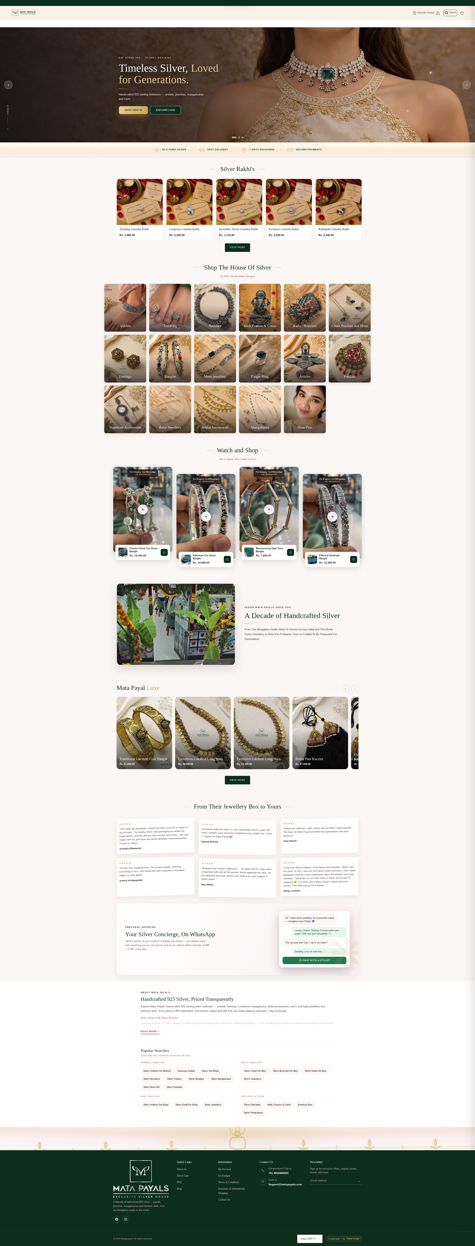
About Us (182, 1169)
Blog (179, 1188)
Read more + (150, 1031)
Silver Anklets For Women (157, 1071)
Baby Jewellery (213, 1104)
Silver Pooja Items (253, 1112)
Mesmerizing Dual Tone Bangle (269, 550)
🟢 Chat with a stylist (314, 960)
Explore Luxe (165, 110)
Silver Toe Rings (210, 1071)
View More (237, 247)
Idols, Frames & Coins (279, 1104)
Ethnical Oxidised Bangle (329, 557)
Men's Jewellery (252, 1079)
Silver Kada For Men (315, 1071)
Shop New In (133, 110)
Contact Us (224, 1199)
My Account (224, 1169)
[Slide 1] (234, 137)
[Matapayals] (24, 12)
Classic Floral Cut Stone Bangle (143, 550)
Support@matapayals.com (285, 1184)
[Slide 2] (239, 137)
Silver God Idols (252, 1104)
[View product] (164, 552)
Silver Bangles (196, 1079)
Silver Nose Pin (151, 1087)
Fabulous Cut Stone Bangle (204, 557)
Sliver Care (183, 1175)
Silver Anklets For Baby (155, 1104)
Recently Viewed (426, 12)
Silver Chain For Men (255, 1071)
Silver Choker (174, 1079)
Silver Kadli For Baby (187, 1104)
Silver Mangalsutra (221, 1079)
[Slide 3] (242, 137)
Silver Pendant (174, 1087)
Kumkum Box (305, 1104)
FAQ (179, 1182)
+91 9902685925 (278, 1173)
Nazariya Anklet (186, 1071)
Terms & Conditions (228, 1182)
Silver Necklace (151, 1079)
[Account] (438, 13)
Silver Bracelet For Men (285, 1071)
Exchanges (224, 1175)
